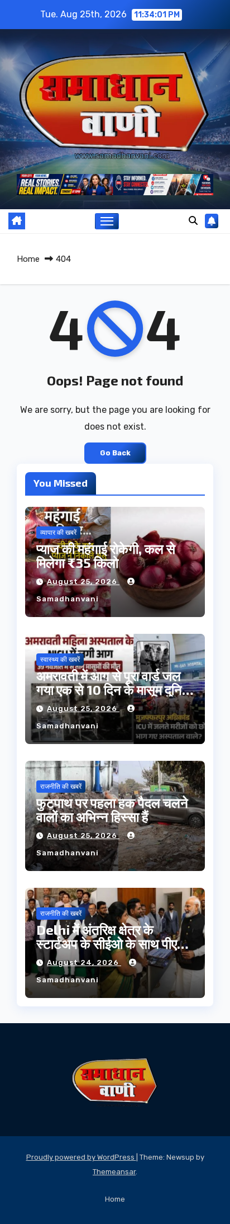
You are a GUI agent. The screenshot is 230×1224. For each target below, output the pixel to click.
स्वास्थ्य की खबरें (60, 659)
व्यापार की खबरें (58, 532)
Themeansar (114, 1171)
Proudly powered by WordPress (81, 1157)
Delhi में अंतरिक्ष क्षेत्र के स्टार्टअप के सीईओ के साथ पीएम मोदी (110, 943)
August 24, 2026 (84, 962)
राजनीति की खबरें (61, 786)
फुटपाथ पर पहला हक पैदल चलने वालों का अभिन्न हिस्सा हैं (112, 809)
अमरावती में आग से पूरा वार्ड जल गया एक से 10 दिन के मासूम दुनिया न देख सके (114, 689)
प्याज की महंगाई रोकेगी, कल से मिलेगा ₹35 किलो (105, 555)
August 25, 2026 (83, 581)
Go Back (115, 453)
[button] (193, 220)
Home (28, 259)
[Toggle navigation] (107, 221)
